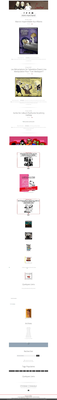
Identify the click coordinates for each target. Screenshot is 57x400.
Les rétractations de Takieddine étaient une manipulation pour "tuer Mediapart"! (28, 70)
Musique (35, 125)
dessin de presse (38, 59)
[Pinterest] (29, 13)
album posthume (23, 127)
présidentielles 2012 (23, 102)
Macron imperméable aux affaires (28, 21)
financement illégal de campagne (40, 101)
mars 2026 (28, 332)
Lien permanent (21, 57)
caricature (44, 59)
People (38, 125)
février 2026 (28, 333)
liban (24, 59)
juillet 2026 (28, 328)
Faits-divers (30, 100)
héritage (34, 127)
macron (14, 59)
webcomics (28, 288)
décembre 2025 (28, 335)
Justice (31, 57)
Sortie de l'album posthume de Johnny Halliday (28, 114)
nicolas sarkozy (22, 101)
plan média (44, 127)
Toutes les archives (29, 338)
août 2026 (28, 327)
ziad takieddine (15, 101)
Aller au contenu (3, 0)
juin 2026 (28, 329)
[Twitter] (26, 13)
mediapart (33, 59)
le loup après (24, 288)
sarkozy (29, 59)
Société (37, 57)
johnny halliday (16, 127)
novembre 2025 (28, 337)
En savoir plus (45, 399)
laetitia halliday (29, 127)
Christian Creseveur (28, 386)
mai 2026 (28, 330)
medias (36, 100)
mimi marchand (19, 59)
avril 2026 (28, 331)
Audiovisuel (31, 125)
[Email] (32, 13)
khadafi (26, 59)
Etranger (26, 100)
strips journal (33, 288)
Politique (34, 57)
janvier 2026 (28, 334)
